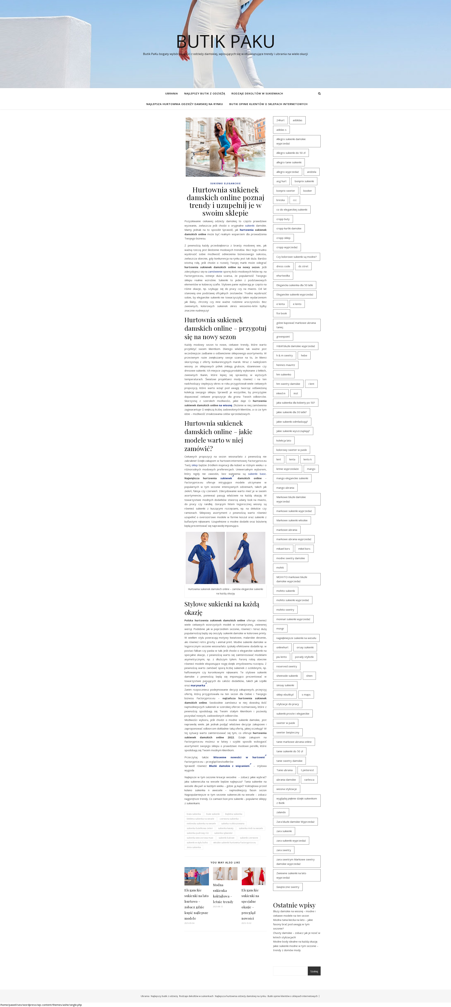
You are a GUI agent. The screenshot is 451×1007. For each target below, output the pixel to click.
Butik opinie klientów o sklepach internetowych (268, 104)
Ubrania (171, 93)
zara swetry (283, 850)
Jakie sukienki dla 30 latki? (291, 412)
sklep (194, 465)
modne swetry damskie (290, 558)
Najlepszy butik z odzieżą (204, 93)
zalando (281, 812)
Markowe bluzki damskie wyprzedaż (291, 499)
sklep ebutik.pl (285, 694)
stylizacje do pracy (287, 704)
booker (307, 190)
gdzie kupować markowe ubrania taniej (296, 325)
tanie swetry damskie (289, 760)
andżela (311, 172)
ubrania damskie (286, 779)
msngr (280, 628)
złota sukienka (194, 847)
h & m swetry (284, 355)
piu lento (281, 657)
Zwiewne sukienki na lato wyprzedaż (291, 875)
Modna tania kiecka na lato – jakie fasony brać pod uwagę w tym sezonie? (293, 924)
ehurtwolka (283, 275)
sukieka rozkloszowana (232, 823)
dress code (283, 266)
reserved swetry (286, 666)
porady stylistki (304, 657)
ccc (295, 200)
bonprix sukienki (304, 181)
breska (280, 200)
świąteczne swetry (287, 887)
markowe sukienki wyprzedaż (294, 511)
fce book (281, 313)
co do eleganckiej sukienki (291, 209)
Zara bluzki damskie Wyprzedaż (295, 821)
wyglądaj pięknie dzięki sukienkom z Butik (296, 801)
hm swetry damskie (288, 383)
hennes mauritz (285, 365)
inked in (280, 393)
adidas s (281, 129)
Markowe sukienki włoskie (292, 520)
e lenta (280, 304)
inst (296, 393)
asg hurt (281, 181)
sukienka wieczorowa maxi (200, 837)
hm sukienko (283, 374)
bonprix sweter (285, 190)
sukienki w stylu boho (197, 842)
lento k (308, 459)
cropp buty (283, 219)
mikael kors (283, 548)
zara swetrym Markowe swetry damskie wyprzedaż (295, 862)
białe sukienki (213, 814)
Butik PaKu (225, 41)
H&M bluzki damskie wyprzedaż (295, 346)
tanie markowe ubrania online (294, 741)
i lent (311, 383)
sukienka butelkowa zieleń (200, 828)
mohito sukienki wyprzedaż (292, 600)
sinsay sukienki (285, 685)
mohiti (280, 567)
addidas (297, 120)
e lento (297, 304)
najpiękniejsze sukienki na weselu (296, 638)
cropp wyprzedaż (287, 247)
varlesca (309, 779)
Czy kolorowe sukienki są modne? (296, 256)
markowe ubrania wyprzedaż (293, 539)
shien (309, 675)
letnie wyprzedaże (287, 469)
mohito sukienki (285, 590)
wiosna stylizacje (286, 789)
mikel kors (304, 548)
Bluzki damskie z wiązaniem (229, 766)
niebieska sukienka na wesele (201, 823)
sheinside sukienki (287, 675)
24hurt (280, 120)
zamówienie (215, 271)
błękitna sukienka (233, 814)
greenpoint (283, 336)
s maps (306, 694)
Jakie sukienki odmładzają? (292, 421)
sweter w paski (285, 723)
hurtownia (247, 229)
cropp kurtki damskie (288, 228)
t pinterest (307, 770)
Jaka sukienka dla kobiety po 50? (295, 402)
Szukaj (314, 971)
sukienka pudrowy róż (198, 833)
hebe (304, 355)
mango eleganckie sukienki (292, 478)
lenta (292, 459)
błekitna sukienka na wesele (200, 818)
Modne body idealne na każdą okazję (295, 941)
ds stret (303, 266)
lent (278, 459)
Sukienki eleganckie (225, 183)
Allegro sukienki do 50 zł (290, 153)
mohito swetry (285, 609)
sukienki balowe (226, 837)
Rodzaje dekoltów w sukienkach (257, 93)
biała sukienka (194, 814)
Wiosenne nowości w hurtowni (239, 757)
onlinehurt (282, 647)
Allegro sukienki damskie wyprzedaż (291, 141)
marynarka (198, 685)
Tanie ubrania (284, 770)
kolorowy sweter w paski (291, 450)
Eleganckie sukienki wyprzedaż (294, 294)
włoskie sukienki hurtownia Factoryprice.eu (234, 842)
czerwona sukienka (229, 818)
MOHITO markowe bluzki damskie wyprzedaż (291, 579)
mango (311, 469)
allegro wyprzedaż (287, 172)
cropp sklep (283, 238)
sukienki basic (257, 473)
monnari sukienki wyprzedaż (293, 619)
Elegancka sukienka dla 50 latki (294, 285)
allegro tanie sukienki (288, 162)
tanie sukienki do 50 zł (289, 751)
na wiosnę (225, 405)
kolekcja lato (283, 440)
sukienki (249, 225)
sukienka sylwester (223, 833)
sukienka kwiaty (225, 828)
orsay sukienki (305, 647)
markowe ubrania (286, 530)
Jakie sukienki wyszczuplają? (293, 431)
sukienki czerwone (249, 837)
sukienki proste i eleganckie (292, 713)
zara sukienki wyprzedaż (291, 840)
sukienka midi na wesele (251, 828)
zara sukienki (284, 831)
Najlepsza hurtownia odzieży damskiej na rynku (184, 104)
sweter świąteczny (287, 732)
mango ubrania (285, 487)
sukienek (226, 478)
